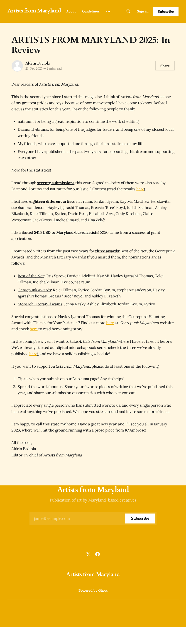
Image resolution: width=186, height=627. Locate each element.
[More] (108, 11)
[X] (88, 554)
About (71, 11)
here (140, 188)
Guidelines (91, 11)
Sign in (143, 11)
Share (165, 66)
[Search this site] (128, 11)
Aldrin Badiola (37, 63)
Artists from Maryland (34, 10)
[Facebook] (97, 554)
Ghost (103, 590)
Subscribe (166, 11)
